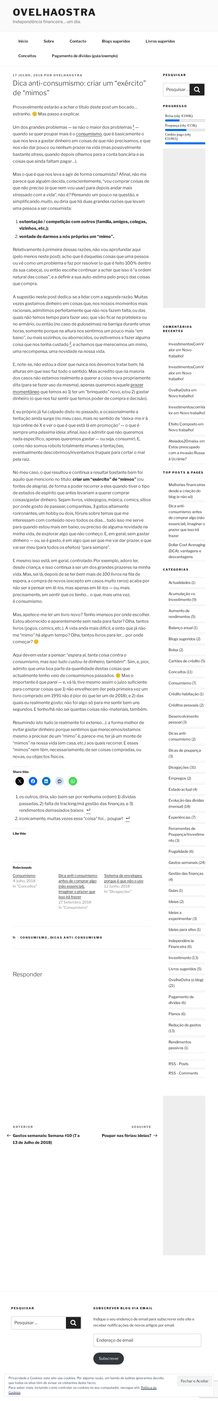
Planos (174, 1013)
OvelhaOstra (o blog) (186, 979)
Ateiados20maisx (184, 441)
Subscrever (109, 1358)
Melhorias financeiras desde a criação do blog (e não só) (187, 490)
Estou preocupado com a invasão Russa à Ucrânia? (187, 453)
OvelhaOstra (54, 12)
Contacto (78, 41)
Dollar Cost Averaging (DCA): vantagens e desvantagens (187, 550)
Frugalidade (178, 851)
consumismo (89, 133)
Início (23, 41)
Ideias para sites (182, 929)
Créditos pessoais (184, 705)
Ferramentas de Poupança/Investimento (186, 834)
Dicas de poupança (185, 750)
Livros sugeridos (160, 41)
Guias (173, 890)
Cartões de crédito (184, 661)
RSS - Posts (178, 1063)
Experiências (180, 817)
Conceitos (27, 55)
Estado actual (180, 789)
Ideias (174, 901)
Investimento (180, 957)
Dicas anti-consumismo (76, 937)
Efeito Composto (183, 424)
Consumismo (24, 875)
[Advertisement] (184, 228)
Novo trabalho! (181, 396)
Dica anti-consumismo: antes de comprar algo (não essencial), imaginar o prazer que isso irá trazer (78, 886)
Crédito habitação (184, 694)
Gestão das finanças (186, 873)
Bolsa (173, 649)
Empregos (177, 778)
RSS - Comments (183, 1073)
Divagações (179, 767)
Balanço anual (181, 627)
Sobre (49, 41)
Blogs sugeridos (116, 41)
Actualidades (180, 582)
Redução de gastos (185, 1025)
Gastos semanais (183, 862)
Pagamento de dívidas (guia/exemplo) (85, 55)
